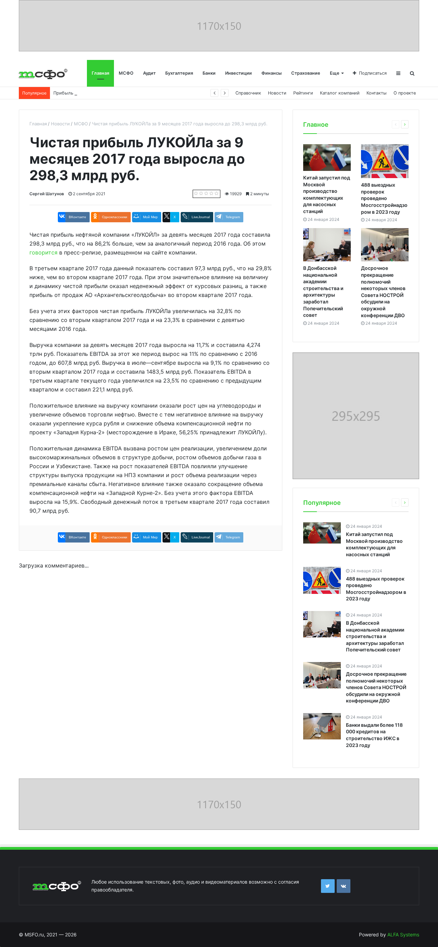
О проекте (405, 93)
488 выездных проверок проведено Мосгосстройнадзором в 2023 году (384, 198)
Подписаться (373, 73)
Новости (277, 93)
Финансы (271, 73)
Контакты (376, 93)
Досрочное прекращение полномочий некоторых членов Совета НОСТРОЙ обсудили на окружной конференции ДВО (376, 687)
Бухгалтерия (179, 73)
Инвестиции (238, 73)
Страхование (305, 73)
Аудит (149, 73)
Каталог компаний (340, 93)
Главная (100, 73)
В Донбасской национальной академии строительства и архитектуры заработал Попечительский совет (375, 636)
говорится (43, 252)
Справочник (248, 93)
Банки (209, 73)
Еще (334, 73)
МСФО (126, 73)
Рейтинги (303, 93)
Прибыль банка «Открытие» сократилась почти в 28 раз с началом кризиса (136, 93)
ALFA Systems (403, 934)
